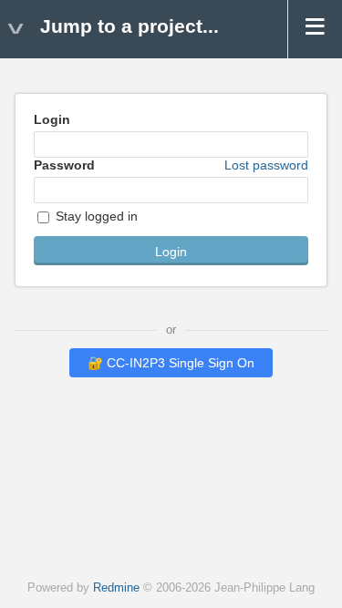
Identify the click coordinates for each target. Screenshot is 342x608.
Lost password (266, 165)
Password (171, 165)
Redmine (116, 588)
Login (52, 119)
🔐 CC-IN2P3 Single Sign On (171, 363)
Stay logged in (95, 216)
